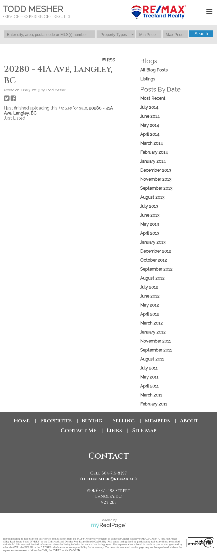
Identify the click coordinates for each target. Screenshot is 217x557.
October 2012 (153, 260)
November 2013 (155, 179)
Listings (147, 78)
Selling (123, 420)
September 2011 (156, 350)
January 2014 (153, 161)
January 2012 (153, 332)
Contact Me (79, 430)
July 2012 (149, 287)
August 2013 (152, 197)
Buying (92, 420)
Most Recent (152, 98)
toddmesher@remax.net (108, 479)
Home (22, 420)
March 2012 (151, 323)
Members (157, 420)
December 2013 (155, 170)
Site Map (144, 430)
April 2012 (149, 314)
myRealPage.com (108, 525)
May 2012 (149, 305)
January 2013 (153, 242)
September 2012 (156, 269)
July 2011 (149, 368)
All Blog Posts (154, 69)
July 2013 (149, 206)
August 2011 (152, 359)
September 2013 (156, 188)
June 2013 (150, 215)
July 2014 (149, 107)
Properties (56, 420)
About (189, 420)
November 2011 (155, 341)
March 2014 (151, 143)
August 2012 (152, 278)
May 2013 (149, 224)
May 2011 (149, 377)
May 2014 (149, 125)
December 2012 (155, 251)
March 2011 (151, 395)
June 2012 (150, 296)
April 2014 (150, 134)
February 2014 (154, 152)
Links (114, 430)
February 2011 (153, 404)
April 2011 (149, 386)
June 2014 (150, 116)
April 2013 (149, 233)
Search (201, 33)
